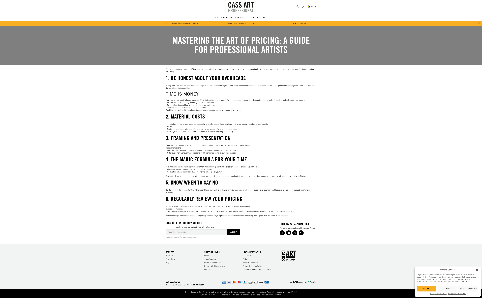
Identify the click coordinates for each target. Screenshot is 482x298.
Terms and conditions (186, 237)
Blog (167, 262)
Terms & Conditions (250, 262)
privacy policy (175, 237)
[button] (477, 270)
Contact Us (247, 255)
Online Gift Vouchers (212, 262)
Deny (447, 288)
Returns (207, 270)
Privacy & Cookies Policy (438, 294)
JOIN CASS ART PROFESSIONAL (230, 17)
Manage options (468, 288)
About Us (169, 255)
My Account (209, 255)
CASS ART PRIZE (259, 17)
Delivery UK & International (214, 266)
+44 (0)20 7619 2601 (195, 285)
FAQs (245, 259)
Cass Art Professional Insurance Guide (258, 270)
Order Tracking (210, 259)
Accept (426, 288)
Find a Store (170, 259)
